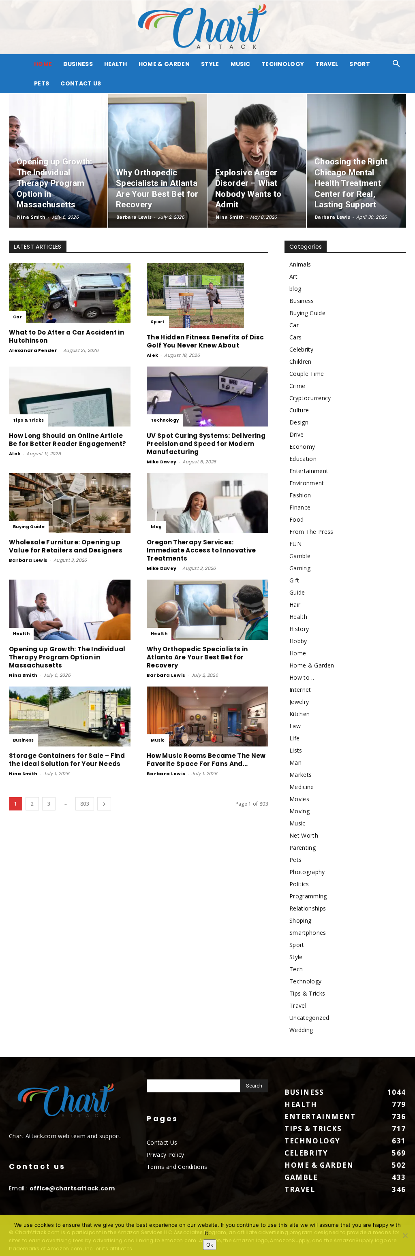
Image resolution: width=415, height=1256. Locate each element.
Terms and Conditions (177, 1167)
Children (300, 361)
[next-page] (104, 803)
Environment (306, 483)
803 (84, 803)
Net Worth (303, 835)
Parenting (302, 847)
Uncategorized (309, 1017)
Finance (299, 507)
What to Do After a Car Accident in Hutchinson (66, 336)
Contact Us (80, 83)
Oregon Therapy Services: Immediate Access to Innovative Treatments (201, 550)
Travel (326, 64)
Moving (299, 811)
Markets (300, 774)
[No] (405, 1235)
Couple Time (306, 373)
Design (298, 422)
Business (78, 64)
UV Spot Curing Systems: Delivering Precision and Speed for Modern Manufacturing (206, 443)
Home (297, 653)
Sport (359, 64)
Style (210, 64)
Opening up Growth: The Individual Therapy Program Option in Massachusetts (67, 657)
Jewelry (299, 702)
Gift (294, 580)
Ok (209, 1244)
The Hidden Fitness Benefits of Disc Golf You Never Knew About (205, 341)
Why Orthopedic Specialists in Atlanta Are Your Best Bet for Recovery (197, 657)
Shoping (300, 920)
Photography (307, 872)
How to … (302, 677)
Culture (299, 410)
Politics (299, 884)
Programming (308, 896)
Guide (297, 592)
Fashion (300, 495)
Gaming (299, 568)
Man (295, 762)
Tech (296, 969)
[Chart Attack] (207, 27)
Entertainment (308, 471)
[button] (396, 64)
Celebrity (301, 349)
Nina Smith (31, 217)
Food (296, 519)
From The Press (311, 531)
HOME (43, 64)
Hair (294, 604)
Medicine (301, 787)
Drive (296, 434)
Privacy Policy (165, 1154)
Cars (295, 337)
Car (17, 317)
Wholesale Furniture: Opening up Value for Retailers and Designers (66, 546)
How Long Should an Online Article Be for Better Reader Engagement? (67, 439)
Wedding (301, 1030)
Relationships (307, 908)
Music (240, 64)
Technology (282, 64)
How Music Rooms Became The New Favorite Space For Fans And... (206, 759)
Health (115, 64)
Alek (152, 355)
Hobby (298, 641)
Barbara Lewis (134, 217)
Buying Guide (29, 527)
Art (293, 276)
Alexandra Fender (33, 350)
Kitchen (299, 714)
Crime (297, 386)
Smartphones (307, 932)
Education (303, 459)
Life (294, 738)
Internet (300, 689)
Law (295, 726)
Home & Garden (164, 64)
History (299, 629)
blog (156, 527)
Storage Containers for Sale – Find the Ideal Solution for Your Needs (67, 759)
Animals (300, 264)
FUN (295, 544)
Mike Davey (161, 461)
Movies (299, 799)
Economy (302, 446)
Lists (295, 750)
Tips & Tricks (28, 420)
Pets (41, 83)
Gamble (299, 556)
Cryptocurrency (310, 398)
